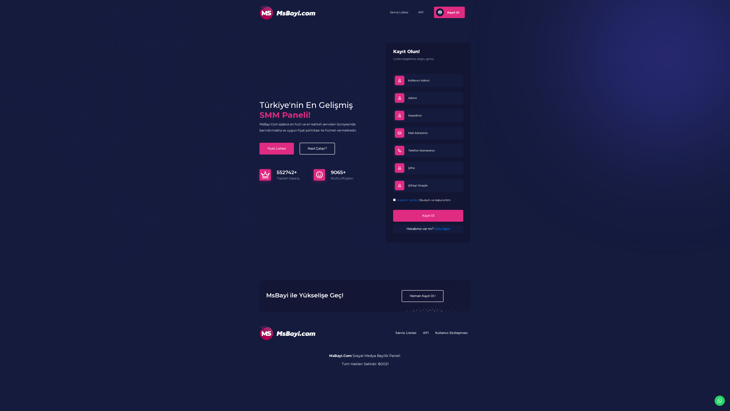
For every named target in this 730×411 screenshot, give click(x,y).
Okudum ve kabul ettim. (424, 200)
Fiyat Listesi (276, 148)
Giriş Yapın (442, 229)
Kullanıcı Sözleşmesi (451, 333)
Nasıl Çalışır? (317, 148)
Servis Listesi (399, 12)
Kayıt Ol (428, 215)
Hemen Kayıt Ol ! (423, 296)
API (421, 12)
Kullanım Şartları (407, 200)
